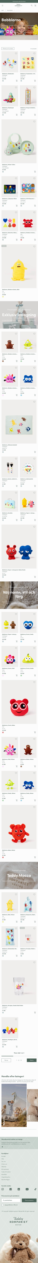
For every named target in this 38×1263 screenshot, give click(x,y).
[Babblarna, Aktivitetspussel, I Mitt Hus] (28, 186)
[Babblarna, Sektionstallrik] (28, 467)
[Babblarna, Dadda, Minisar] (9, 781)
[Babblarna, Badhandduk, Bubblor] (9, 936)
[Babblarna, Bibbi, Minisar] (9, 902)
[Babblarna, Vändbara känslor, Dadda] (28, 342)
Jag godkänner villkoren (11, 1205)
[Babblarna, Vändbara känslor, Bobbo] (28, 220)
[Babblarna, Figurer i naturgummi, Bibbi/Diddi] (28, 501)
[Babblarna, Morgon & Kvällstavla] (28, 95)
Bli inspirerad (5, 1169)
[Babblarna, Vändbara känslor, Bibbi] (19, 266)
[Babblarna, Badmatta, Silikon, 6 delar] (9, 220)
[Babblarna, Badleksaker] (9, 61)
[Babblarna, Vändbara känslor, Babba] (9, 342)
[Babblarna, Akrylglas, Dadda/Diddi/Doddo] (19, 982)
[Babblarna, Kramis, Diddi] (9, 656)
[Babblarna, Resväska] (9, 501)
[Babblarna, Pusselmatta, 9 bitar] (28, 61)
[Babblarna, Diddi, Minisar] (9, 747)
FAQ (2, 1159)
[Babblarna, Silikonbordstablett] (19, 422)
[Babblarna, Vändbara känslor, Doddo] (28, 376)
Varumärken (10, 10)
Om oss (3, 1161)
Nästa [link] (31, 1060)
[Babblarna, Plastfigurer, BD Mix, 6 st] (9, 1027)
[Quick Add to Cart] (17, 81)
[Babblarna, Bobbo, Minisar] (19, 827)
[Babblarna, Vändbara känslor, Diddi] (9, 376)
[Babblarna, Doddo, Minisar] (28, 781)
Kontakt (3, 1156)
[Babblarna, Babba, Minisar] (28, 747)
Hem (2, 10)
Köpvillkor (4, 1174)
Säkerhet (3, 1166)
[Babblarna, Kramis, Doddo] (28, 622)
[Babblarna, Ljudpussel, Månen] (9, 186)
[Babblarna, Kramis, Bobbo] (19, 702)
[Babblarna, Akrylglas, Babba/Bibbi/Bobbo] (28, 936)
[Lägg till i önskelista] (16, 53)
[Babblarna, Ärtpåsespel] (9, 95)
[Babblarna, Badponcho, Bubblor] (28, 902)
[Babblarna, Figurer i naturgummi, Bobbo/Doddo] (19, 547)
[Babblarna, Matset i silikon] (19, 141)
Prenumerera (29, 1200)
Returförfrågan (5, 1179)
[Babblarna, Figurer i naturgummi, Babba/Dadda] (9, 622)
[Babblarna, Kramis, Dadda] (28, 656)
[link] (9, 66)
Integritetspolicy (5, 1177)
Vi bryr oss (4, 1164)
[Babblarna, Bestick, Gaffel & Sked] (9, 467)
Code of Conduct (6, 1172)
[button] (2, 5)
